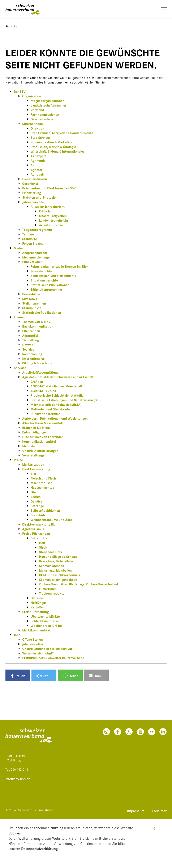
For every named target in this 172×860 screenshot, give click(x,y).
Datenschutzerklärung (39, 848)
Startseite (11, 26)
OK (155, 828)
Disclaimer (158, 811)
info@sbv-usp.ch (17, 779)
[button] (17, 675)
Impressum (136, 811)
